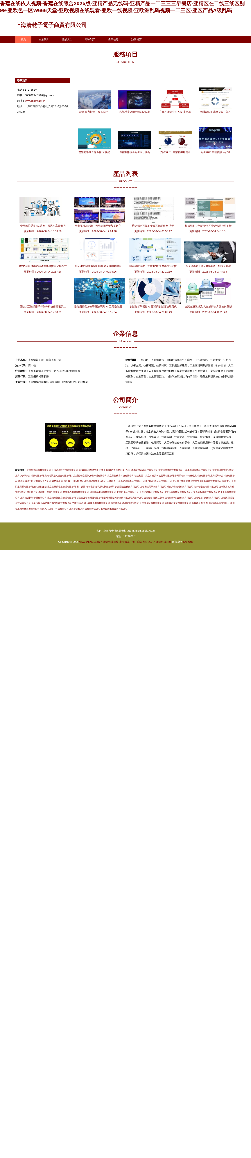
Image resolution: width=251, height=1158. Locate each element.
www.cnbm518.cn (35, 100)
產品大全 (67, 39)
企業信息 (113, 39)
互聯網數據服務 (110, 541)
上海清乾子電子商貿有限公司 (51, 25)
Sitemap (188, 541)
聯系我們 (90, 39)
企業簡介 (44, 39)
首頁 (23, 39)
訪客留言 (136, 39)
